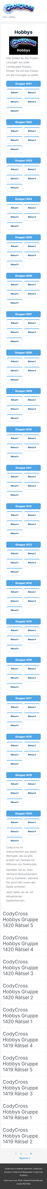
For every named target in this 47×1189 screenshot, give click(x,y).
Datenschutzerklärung (33, 1180)
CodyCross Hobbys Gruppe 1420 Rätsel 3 (20, 967)
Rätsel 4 (32, 101)
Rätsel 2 (32, 92)
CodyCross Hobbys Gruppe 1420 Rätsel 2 (20, 991)
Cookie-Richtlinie (23, 1184)
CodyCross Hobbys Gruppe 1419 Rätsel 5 (20, 1063)
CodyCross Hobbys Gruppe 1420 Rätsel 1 (20, 1015)
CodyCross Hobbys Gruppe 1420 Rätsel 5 (20, 919)
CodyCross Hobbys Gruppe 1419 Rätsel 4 (20, 1039)
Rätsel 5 (15, 111)
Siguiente (24, 1158)
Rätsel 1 (14, 92)
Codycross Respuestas (22, 1172)
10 (31, 1154)
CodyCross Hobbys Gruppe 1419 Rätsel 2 (20, 1136)
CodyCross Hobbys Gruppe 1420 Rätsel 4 (20, 943)
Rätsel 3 (15, 101)
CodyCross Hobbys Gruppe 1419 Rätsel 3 (20, 1088)
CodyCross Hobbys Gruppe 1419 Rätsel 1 (20, 1112)
